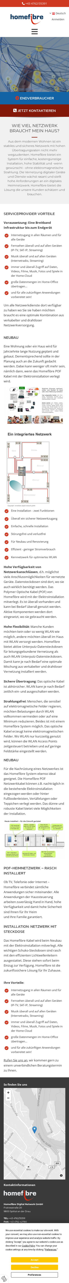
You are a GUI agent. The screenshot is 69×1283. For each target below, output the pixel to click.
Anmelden (58, 19)
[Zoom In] (8, 1092)
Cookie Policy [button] (28, 1246)
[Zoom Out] (8, 1098)
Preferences (34, 1275)
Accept (34, 1260)
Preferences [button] (50, 1249)
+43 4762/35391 (36, 3)
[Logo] (27, 17)
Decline (34, 1267)
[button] (34, 32)
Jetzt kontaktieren (36, 110)
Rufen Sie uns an (15, 1060)
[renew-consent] (4, 1279)
